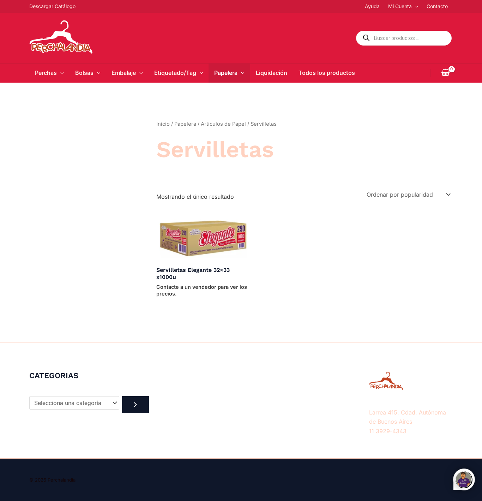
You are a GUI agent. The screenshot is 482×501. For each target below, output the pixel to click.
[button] (415, 6)
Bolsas (84, 72)
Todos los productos (327, 72)
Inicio (163, 124)
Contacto (437, 6)
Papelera (225, 72)
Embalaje (124, 72)
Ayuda (372, 6)
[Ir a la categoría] (135, 404)
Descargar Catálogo (52, 6)
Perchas (46, 72)
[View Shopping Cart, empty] (445, 73)
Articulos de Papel (223, 124)
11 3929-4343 (387, 431)
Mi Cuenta (400, 6)
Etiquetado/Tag (175, 72)
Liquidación (271, 72)
